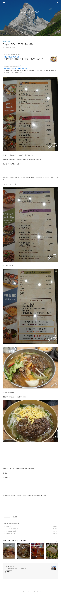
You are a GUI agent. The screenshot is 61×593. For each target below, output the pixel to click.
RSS (33, 32)
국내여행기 (6, 523)
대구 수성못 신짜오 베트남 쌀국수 (10, 528)
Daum (30, 591)
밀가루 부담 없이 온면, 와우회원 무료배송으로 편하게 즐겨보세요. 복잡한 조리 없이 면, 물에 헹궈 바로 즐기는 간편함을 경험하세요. (30, 71)
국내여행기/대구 (7, 41)
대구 (10, 523)
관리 (38, 32)
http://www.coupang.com (11, 66)
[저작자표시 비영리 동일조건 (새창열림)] (20, 516)
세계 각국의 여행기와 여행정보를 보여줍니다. (15, 568)
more (57, 541)
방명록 (28, 32)
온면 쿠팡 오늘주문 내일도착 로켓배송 (15, 68)
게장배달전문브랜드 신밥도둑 (13, 57)
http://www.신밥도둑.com (10, 54)
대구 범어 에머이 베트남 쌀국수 (10, 531)
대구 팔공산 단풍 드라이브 (9, 533)
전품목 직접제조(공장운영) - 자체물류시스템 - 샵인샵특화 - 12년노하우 (23, 59)
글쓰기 (22, 32)
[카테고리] (3, 3)
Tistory (39, 591)
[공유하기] (7, 516)
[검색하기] (57, 3)
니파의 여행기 (30, 12)
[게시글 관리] (9, 516)
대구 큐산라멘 (6, 526)
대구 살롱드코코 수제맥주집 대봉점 (10, 530)
